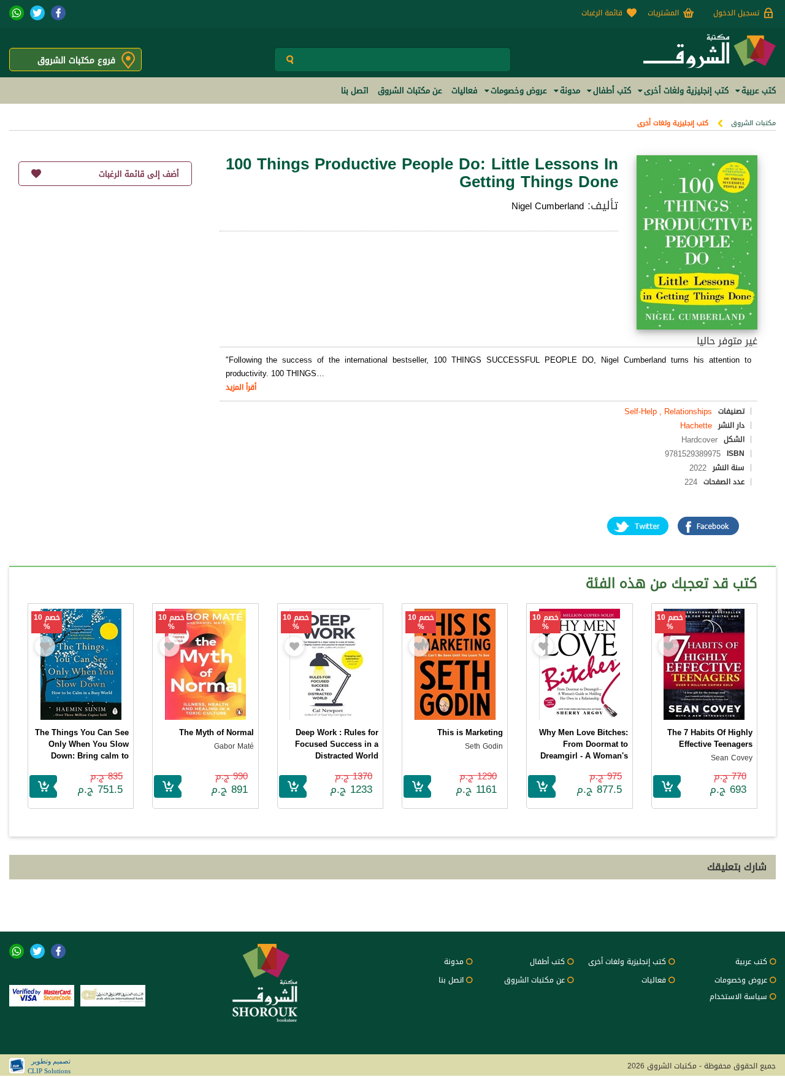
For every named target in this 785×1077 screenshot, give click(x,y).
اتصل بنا (451, 980)
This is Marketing (470, 732)
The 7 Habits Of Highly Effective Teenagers (709, 738)
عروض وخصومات (740, 980)
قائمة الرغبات (601, 13)
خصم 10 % (670, 622)
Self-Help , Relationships (668, 411)
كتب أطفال (547, 961)
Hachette (696, 425)
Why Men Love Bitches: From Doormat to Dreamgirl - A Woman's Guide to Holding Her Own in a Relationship (583, 756)
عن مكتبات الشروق (534, 980)
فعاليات (653, 980)
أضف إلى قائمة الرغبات (139, 174)
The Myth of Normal (216, 732)
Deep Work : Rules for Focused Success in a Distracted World (336, 744)
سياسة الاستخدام (738, 996)
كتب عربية (751, 961)
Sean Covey (731, 758)
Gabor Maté (234, 746)
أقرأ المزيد (241, 387)
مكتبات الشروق (753, 123)
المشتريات (663, 13)
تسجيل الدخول (736, 13)
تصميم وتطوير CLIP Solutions (49, 1066)
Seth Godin (484, 746)
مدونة (454, 961)
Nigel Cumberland (547, 206)
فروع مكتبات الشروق (76, 60)
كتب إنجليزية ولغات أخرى (672, 123)
